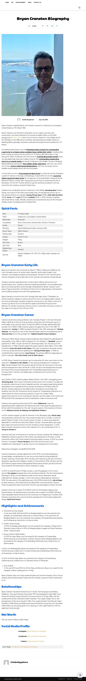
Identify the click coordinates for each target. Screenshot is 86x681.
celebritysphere (28, 120)
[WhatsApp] (52, 26)
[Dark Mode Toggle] (80, 675)
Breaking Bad (17, 138)
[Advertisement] (74, 65)
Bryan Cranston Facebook (36, 636)
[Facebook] (57, 26)
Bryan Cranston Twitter (35, 641)
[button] (79, 7)
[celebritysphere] (19, 119)
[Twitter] (42, 26)
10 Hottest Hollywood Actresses (24, 647)
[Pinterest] (47, 26)
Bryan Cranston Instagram (36, 631)
